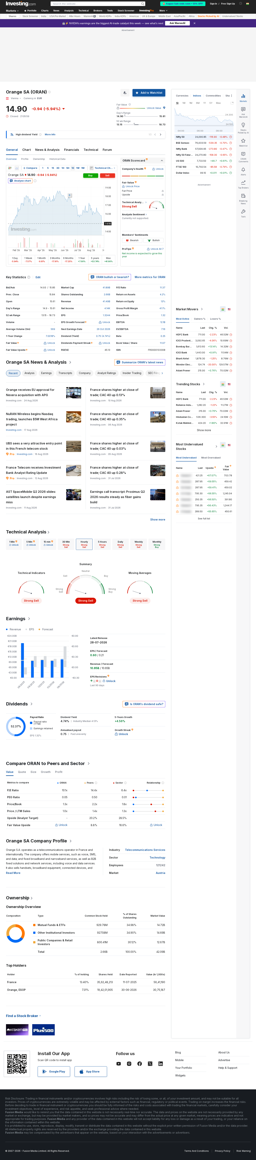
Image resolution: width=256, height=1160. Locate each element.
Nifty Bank (181, 148)
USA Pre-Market (57, 16)
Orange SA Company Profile (36, 841)
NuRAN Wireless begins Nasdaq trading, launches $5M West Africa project (32, 419)
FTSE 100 (181, 166)
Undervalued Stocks (232, 16)
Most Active (182, 318)
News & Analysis (47, 150)
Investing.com (14, 430)
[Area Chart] (17, 168)
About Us (224, 1052)
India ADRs (120, 16)
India (43, 16)
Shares (12, 16)
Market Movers (187, 309)
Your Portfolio (183, 1067)
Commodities (213, 95)
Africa (192, 16)
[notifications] (241, 3)
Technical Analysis (26, 532)
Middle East (165, 16)
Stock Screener (126, 10)
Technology (157, 857)
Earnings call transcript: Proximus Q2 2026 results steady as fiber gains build (117, 497)
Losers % (215, 318)
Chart (26, 150)
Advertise (224, 1060)
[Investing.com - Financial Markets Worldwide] (21, 3)
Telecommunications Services (145, 849)
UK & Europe (148, 16)
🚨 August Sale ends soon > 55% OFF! (182, 3)
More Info (50, 134)
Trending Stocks (188, 384)
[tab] (14, 544)
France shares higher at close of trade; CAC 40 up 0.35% (114, 416)
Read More (13, 872)
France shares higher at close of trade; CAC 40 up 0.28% (114, 470)
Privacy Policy (222, 1151)
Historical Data (57, 159)
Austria (160, 872)
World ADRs (105, 16)
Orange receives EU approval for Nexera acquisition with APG (30, 392)
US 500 (180, 160)
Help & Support (227, 1067)
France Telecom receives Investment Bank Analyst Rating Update (33, 470)
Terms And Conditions (196, 1151)
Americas (134, 16)
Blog (178, 1052)
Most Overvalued (211, 457)
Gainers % (199, 318)
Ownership (39, 159)
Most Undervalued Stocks (189, 446)
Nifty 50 (180, 136)
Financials (71, 150)
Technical (91, 150)
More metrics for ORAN (150, 277)
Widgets (180, 1075)
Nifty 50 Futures (184, 154)
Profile (24, 159)
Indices (197, 95)
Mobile (179, 1060)
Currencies (182, 95)
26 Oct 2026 (103, 329)
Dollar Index (182, 172)
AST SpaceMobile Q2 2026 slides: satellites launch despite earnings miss (31, 497)
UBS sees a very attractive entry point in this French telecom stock (34, 445)
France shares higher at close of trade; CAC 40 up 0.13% (114, 392)
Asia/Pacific (180, 16)
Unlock (63, 824)
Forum (107, 150)
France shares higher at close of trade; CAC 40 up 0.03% (114, 445)
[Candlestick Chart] (10, 168)
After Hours (74, 16)
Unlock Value (154, 108)
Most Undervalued (186, 457)
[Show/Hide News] (92, 168)
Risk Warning (244, 1151)
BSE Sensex (182, 142)
